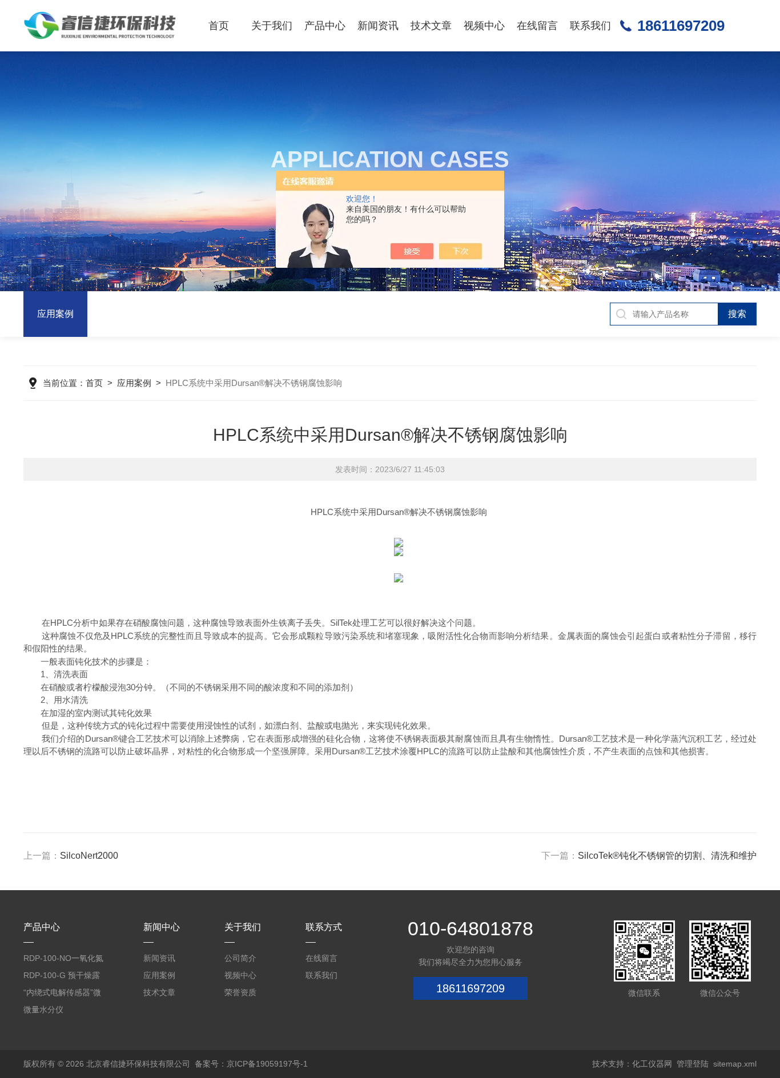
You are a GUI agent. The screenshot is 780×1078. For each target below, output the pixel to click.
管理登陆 (693, 1063)
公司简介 (240, 958)
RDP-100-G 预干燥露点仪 (61, 977)
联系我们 (590, 25)
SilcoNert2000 (89, 855)
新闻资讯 (378, 25)
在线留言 (537, 25)
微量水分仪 (43, 1009)
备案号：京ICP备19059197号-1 (251, 1063)
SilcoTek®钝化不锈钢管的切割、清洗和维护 (667, 855)
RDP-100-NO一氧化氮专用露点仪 (63, 960)
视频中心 (484, 25)
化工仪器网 (652, 1063)
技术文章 (431, 25)
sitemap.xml (735, 1063)
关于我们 (271, 25)
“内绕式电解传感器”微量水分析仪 (62, 994)
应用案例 (55, 314)
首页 (218, 25)
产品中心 (324, 25)
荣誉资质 (240, 992)
